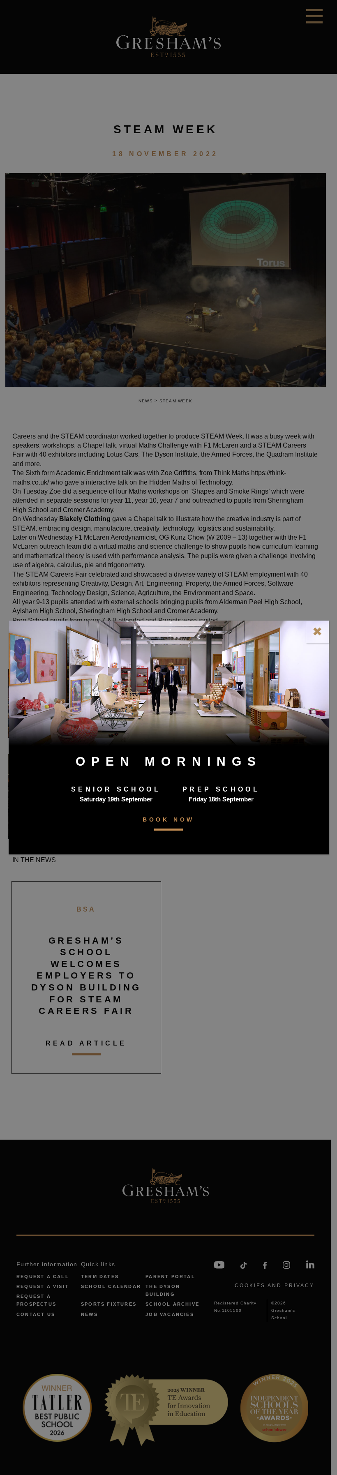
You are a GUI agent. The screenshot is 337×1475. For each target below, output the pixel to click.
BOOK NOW (168, 819)
